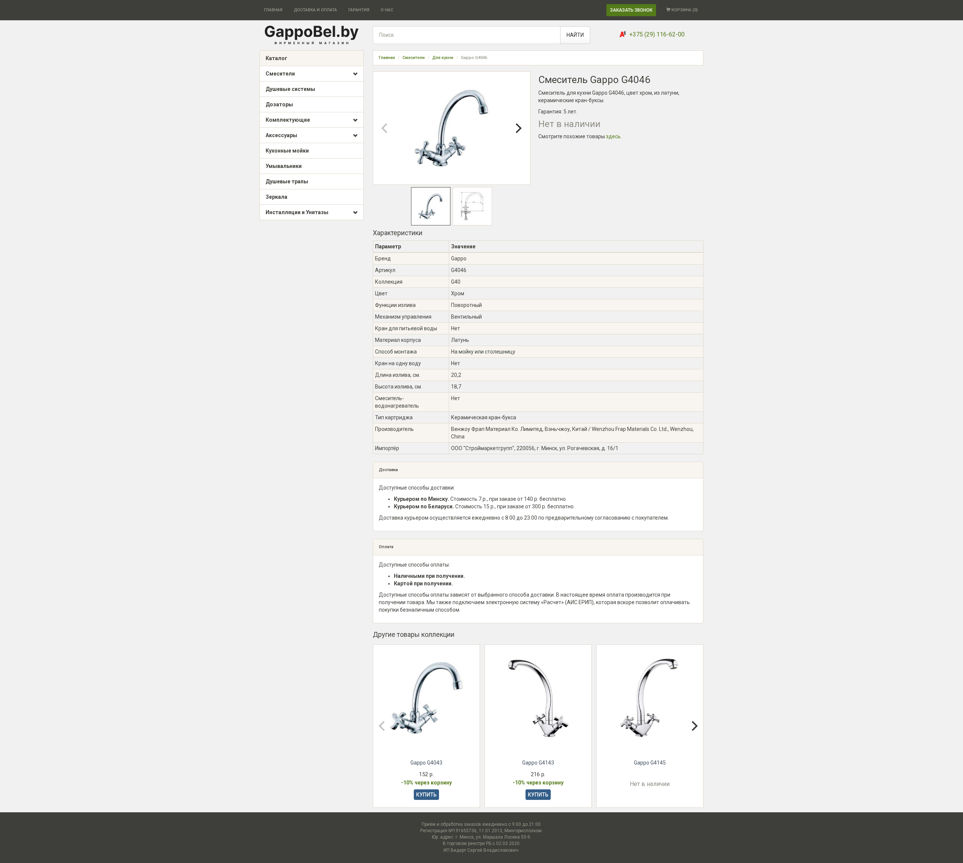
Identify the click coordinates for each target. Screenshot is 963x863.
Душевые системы (290, 89)
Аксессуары (281, 135)
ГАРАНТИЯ (358, 10)
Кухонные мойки (287, 151)
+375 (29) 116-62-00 (657, 34)
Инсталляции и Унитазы (297, 212)
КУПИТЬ (426, 795)
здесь (613, 136)
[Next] (518, 128)
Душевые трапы (287, 181)
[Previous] (385, 128)
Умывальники (284, 166)
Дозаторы (279, 104)
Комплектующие (288, 120)
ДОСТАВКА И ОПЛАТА (315, 10)
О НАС (387, 10)
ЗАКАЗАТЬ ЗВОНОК (631, 10)
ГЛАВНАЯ (273, 10)
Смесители (280, 74)
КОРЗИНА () (684, 10)
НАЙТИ (575, 35)
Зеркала (276, 197)
